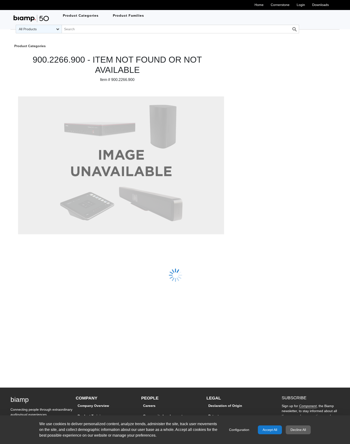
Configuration (239, 430)
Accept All (270, 430)
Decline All (298, 430)
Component (308, 406)
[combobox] (39, 29)
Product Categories (30, 46)
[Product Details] (31, 18)
